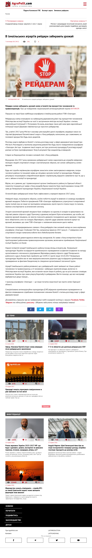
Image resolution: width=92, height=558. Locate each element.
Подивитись (12, 515)
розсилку (31, 302)
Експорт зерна (47, 10)
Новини (9, 506)
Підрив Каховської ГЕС (32, 10)
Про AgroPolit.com (11, 530)
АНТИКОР (75, 108)
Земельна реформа (61, 10)
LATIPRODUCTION (54, 530)
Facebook (74, 300)
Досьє (9, 525)
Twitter (81, 300)
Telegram (8, 302)
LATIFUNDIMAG (53, 533)
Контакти (8, 533)
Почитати (10, 510)
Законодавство (13, 520)
